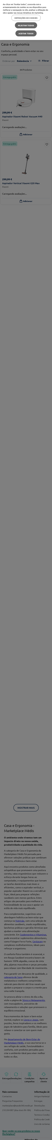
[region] (26, 20)
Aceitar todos (26, 33)
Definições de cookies (26, 18)
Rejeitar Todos (26, 25)
